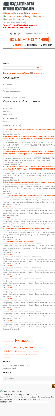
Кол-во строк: (8, 125)
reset (27, 395)
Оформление (28, 344)
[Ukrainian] (18, 19)
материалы (23, 351)
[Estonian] (39, 16)
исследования (24, 347)
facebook (15, 34)
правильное (14, 354)
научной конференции (33, 351)
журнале (10, 348)
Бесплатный (6, 341)
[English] (28, 16)
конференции (11, 351)
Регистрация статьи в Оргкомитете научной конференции (27, 228)
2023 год (9, 287)
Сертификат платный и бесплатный (19, 241)
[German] (8, 19)
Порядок (6, 97)
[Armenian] (18, 13)
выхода (6, 348)
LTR (36, 395)
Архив (7, 217)
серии (27, 354)
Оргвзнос (14, 344)
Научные (21, 340)
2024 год (9, 298)
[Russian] (8, 13)
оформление (7, 354)
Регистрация (36, 344)
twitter (11, 34)
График (12, 341)
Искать (39, 68)
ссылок (5, 357)
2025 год (9, 309)
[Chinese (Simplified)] (13, 16)
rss (19, 34)
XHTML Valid (12, 395)
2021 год (8, 206)
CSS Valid (3, 395)
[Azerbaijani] (30, 13)
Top (19, 395)
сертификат (34, 354)
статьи (10, 357)
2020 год (9, 265)
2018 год (9, 254)
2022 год (9, 276)
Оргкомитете (20, 344)
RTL (31, 395)
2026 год (9, 320)
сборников (21, 354)
